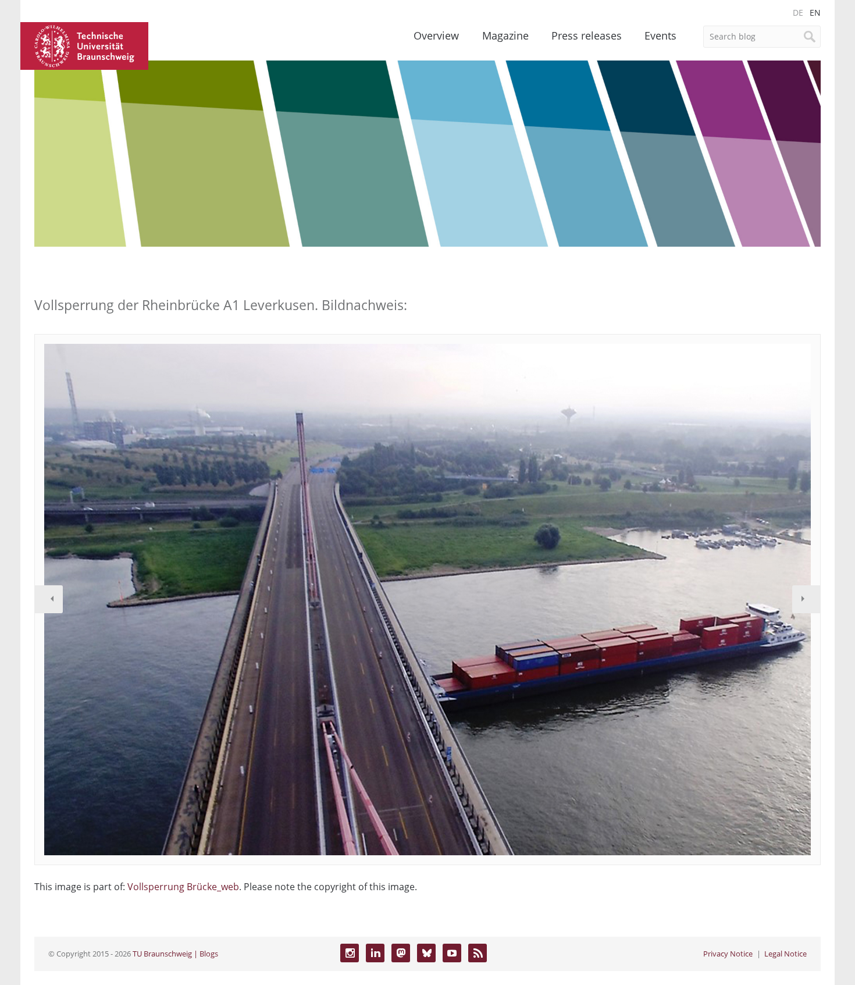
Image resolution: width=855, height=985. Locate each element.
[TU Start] (84, 45)
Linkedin (375, 953)
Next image (806, 599)
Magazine (505, 35)
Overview (436, 35)
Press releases (586, 35)
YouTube (452, 953)
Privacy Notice (728, 953)
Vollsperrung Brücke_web (183, 886)
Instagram (349, 953)
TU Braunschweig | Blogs (175, 953)
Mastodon (400, 953)
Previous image (49, 599)
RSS (477, 953)
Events (660, 35)
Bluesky (426, 953)
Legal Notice (785, 953)
